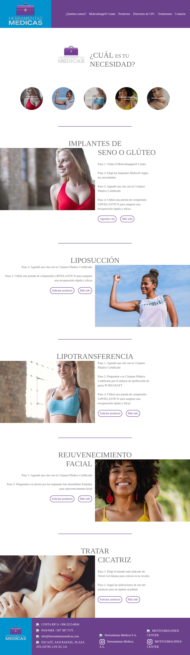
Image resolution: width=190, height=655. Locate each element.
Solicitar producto (62, 290)
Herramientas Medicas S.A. (120, 635)
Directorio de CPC (144, 13)
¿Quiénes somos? (76, 13)
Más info (127, 218)
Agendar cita (107, 218)
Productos (124, 13)
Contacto (180, 13)
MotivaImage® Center (102, 13)
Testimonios (165, 13)
